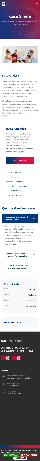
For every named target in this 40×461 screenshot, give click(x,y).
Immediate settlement (15, 177)
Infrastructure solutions (15, 195)
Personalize (20, 458)
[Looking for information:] (20, 377)
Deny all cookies (29, 455)
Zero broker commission (15, 182)
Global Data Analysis (13, 172)
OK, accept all (10, 455)
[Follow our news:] (20, 385)
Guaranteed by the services (16, 186)
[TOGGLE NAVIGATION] (32, 4)
